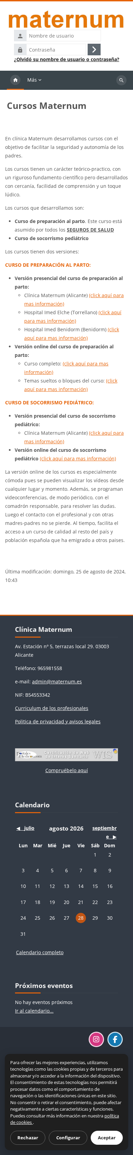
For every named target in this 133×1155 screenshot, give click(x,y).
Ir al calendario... (34, 1010)
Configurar (68, 1138)
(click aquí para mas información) (78, 458)
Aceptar (107, 1138)
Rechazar (27, 1138)
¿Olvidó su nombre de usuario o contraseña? (66, 59)
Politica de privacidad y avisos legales (58, 721)
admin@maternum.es (57, 681)
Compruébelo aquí (66, 770)
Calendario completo (39, 952)
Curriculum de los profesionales (51, 708)
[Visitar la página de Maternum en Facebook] (115, 1039)
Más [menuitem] (32, 79)
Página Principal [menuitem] (15, 80)
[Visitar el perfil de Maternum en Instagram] (96, 1039)
